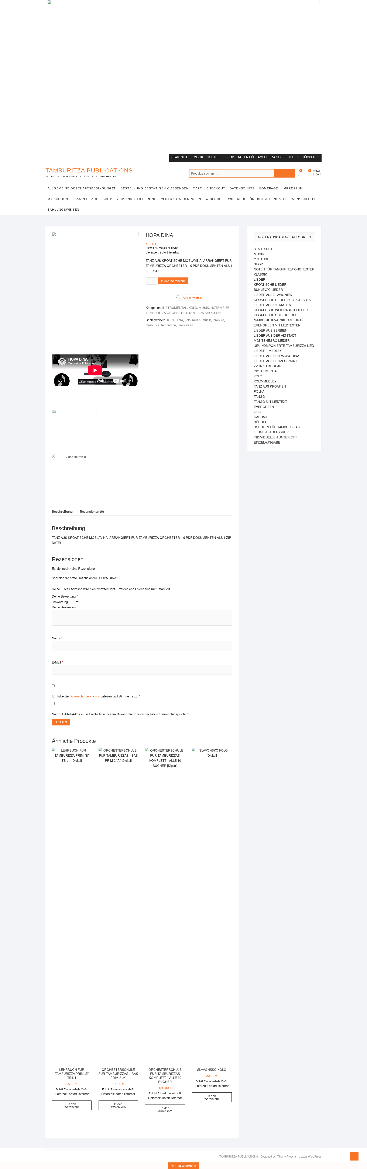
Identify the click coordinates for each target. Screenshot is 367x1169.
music (196, 320)
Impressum (292, 188)
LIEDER (259, 279)
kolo (188, 320)
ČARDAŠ (260, 416)
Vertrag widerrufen (181, 199)
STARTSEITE (180, 157)
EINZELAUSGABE (267, 442)
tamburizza (185, 325)
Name (57, 638)
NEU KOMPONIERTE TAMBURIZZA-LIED (284, 345)
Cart (197, 188)
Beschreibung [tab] (62, 511)
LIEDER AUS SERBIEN (270, 330)
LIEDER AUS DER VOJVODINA (276, 355)
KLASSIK (260, 274)
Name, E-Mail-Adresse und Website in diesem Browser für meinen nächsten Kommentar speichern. (121, 714)
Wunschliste (303, 199)
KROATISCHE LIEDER (270, 284)
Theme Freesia (286, 1156)
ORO (257, 411)
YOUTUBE (214, 157)
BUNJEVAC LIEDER (268, 289)
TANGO (259, 396)
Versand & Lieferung (136, 199)
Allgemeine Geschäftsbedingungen (82, 188)
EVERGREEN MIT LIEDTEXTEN (277, 325)
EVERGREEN (264, 406)
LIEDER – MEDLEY (268, 350)
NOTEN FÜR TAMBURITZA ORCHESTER (266, 157)
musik (206, 320)
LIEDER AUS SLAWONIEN (273, 294)
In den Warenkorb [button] (71, 1105)
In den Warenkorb (173, 281)
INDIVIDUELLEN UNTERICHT (275, 437)
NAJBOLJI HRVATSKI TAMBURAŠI (279, 320)
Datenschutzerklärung (84, 696)
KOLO (193, 307)
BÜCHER (309, 157)
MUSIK (198, 157)
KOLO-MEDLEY (265, 381)
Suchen (284, 173)
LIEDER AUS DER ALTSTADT (275, 335)
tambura (218, 320)
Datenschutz (242, 188)
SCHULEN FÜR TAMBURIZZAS (277, 427)
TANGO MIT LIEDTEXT (270, 401)
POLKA (259, 391)
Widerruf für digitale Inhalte (257, 199)
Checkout (215, 188)
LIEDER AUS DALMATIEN (272, 304)
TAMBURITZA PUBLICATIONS (89, 170)
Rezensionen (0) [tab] (92, 511)
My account (59, 199)
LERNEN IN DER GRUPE (272, 432)
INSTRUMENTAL (174, 307)
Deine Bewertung (65, 596)
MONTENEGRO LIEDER (272, 340)
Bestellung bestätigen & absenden (155, 188)
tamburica (153, 325)
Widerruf (215, 199)
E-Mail (57, 662)
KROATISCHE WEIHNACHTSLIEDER (281, 310)
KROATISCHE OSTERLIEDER (276, 315)
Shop (107, 199)
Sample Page (86, 199)
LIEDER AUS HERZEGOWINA (276, 360)
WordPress (315, 1156)
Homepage (268, 188)
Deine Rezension (65, 607)
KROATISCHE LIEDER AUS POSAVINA (282, 299)
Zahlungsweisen (63, 209)
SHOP (230, 157)
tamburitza (168, 325)
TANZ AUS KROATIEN (205, 312)
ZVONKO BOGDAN (268, 366)
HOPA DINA (174, 320)
